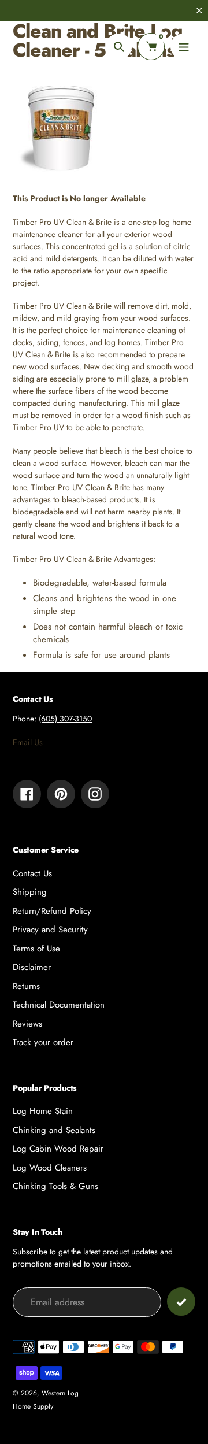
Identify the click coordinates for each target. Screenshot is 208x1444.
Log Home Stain (43, 1111)
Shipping (30, 892)
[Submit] (181, 1301)
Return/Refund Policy (52, 911)
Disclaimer (32, 967)
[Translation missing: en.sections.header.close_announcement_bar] (199, 10)
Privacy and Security (50, 929)
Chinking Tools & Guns (55, 1186)
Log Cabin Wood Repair (58, 1148)
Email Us (28, 742)
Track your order (43, 1042)
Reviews (27, 1023)
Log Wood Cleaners (50, 1167)
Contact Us (32, 873)
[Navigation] (183, 47)
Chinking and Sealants (54, 1130)
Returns (26, 986)
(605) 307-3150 (65, 718)
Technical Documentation (59, 1004)
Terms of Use (36, 948)
